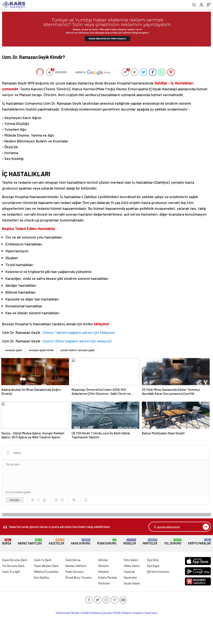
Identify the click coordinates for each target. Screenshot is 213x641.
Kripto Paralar (199, 542)
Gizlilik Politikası (91, 613)
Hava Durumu (80, 542)
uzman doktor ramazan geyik (77, 350)
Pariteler (150, 542)
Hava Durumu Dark (14, 560)
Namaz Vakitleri (30, 542)
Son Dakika (41, 577)
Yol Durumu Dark (13, 566)
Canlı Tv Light (11, 571)
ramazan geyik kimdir (41, 350)
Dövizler (103, 566)
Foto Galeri (131, 560)
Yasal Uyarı (151, 613)
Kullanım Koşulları (132, 613)
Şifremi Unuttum (158, 571)
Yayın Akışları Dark (46, 566)
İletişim (75, 613)
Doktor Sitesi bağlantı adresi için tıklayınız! (77, 341)
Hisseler (129, 542)
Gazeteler (56, 542)
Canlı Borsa (72, 560)
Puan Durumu (106, 542)
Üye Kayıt (153, 566)
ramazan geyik (13, 350)
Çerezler (107, 613)
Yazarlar (129, 571)
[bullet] (62, 499)
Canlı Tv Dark (42, 560)
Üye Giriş (153, 560)
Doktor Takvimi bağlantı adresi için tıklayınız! (79, 332)
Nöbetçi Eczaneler (46, 571)
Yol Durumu (172, 542)
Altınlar (103, 560)
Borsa (6, 542)
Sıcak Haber (132, 583)
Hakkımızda (63, 613)
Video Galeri (132, 566)
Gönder (15, 500)
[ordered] (56, 499)
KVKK (117, 613)
